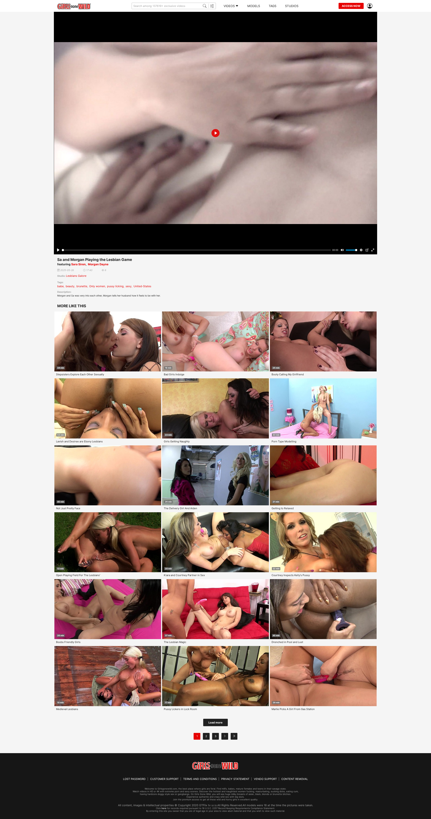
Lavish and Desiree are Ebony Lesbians (79, 441)
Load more (215, 722)
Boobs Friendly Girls (68, 642)
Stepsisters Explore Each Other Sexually (80, 374)
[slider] (196, 250)
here (163, 808)
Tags (272, 6)
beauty (70, 286)
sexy (128, 286)
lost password (134, 779)
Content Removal (294, 779)
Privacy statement (235, 779)
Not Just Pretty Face (68, 508)
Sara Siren (78, 264)
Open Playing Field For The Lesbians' (78, 575)
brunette (81, 286)
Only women (97, 286)
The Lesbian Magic (175, 642)
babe (60, 286)
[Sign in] (370, 6)
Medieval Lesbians (67, 709)
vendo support (265, 779)
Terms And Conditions (200, 779)
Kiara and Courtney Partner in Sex (184, 575)
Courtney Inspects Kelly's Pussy (291, 575)
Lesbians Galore (76, 275)
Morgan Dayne (98, 264)
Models (253, 6)
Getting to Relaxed (283, 508)
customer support (164, 779)
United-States (142, 286)
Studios (291, 6)
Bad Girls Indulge (174, 374)
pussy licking (115, 286)
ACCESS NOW (351, 6)
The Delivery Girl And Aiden (180, 508)
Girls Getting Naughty (177, 441)
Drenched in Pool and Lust (287, 642)
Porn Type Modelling (284, 441)
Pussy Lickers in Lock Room (180, 709)
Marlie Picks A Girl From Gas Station (293, 709)
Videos (229, 6)
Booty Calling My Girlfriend (288, 374)
